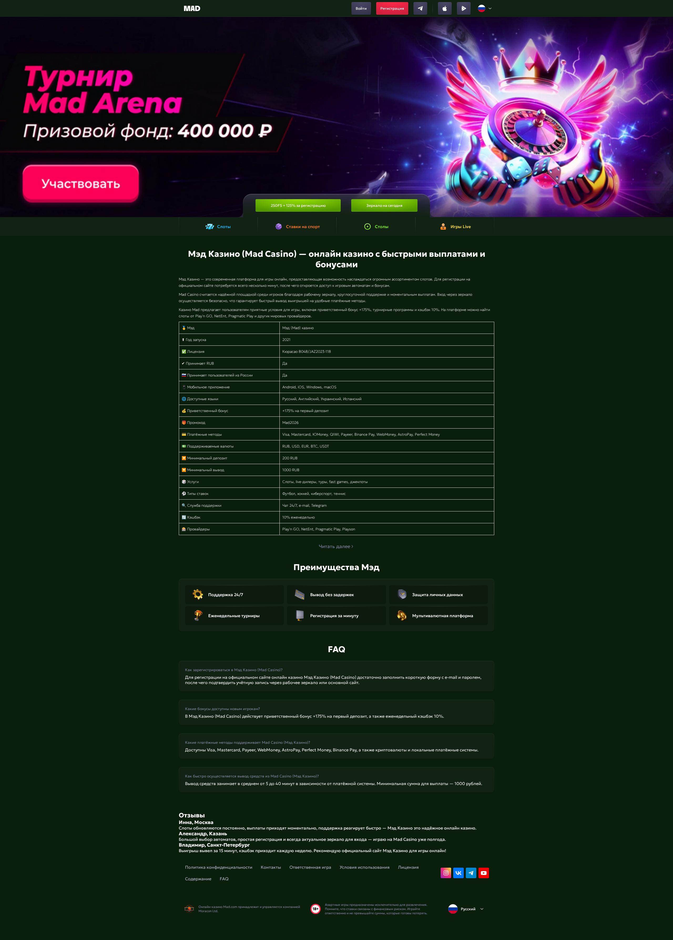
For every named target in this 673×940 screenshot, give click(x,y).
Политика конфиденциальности (218, 867)
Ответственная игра (310, 867)
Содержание (198, 878)
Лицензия (408, 867)
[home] (192, 8)
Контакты (271, 867)
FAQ (224, 878)
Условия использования (365, 867)
